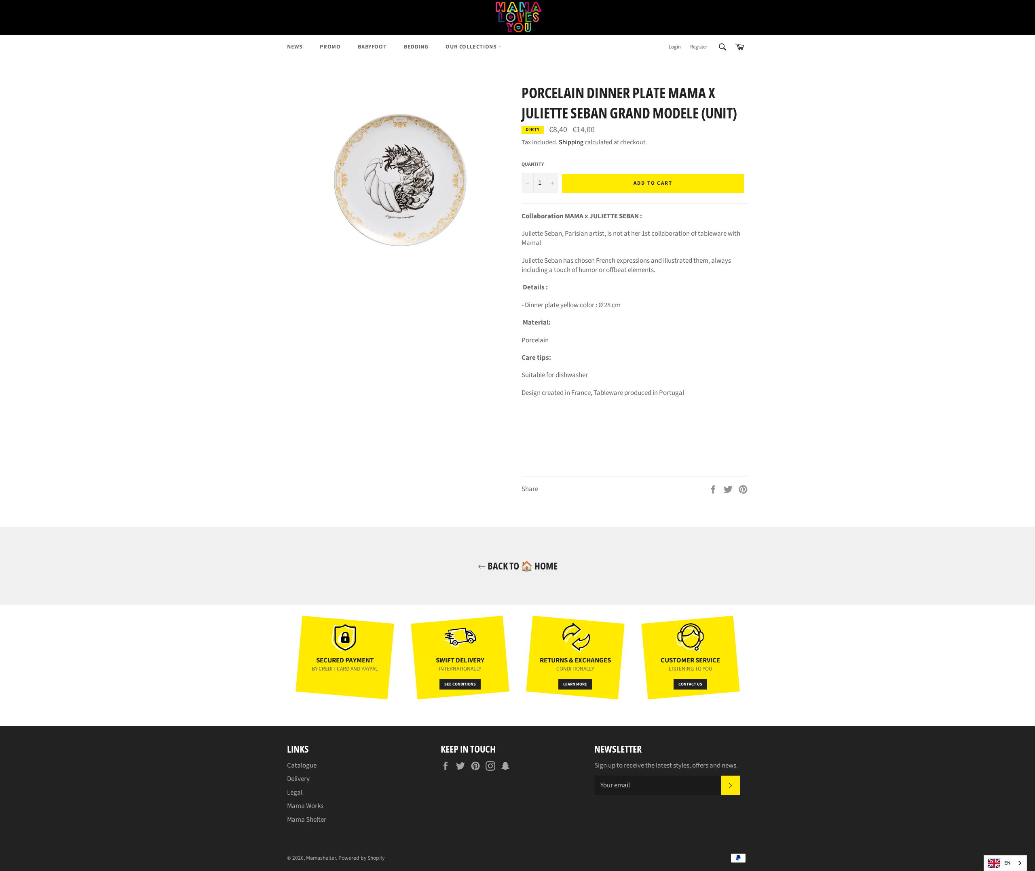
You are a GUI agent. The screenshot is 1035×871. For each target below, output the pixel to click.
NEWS (294, 47)
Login (675, 47)
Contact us (690, 684)
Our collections (472, 47)
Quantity (533, 164)
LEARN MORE (575, 684)
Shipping (571, 142)
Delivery (298, 779)
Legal (294, 792)
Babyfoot (372, 47)
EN (1007, 863)
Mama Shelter (306, 820)
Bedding (416, 47)
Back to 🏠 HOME (522, 565)
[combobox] (1005, 863)
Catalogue (302, 765)
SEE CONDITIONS (460, 684)
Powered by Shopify (361, 858)
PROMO (330, 47)
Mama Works (305, 806)
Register (699, 47)
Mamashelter (321, 858)
